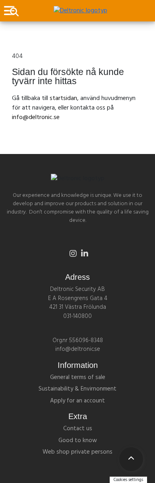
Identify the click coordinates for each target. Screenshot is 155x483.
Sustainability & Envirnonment (77, 389)
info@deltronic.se (36, 117)
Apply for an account (77, 401)
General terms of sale (77, 377)
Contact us (77, 428)
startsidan (63, 98)
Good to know (77, 440)
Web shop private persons (77, 452)
